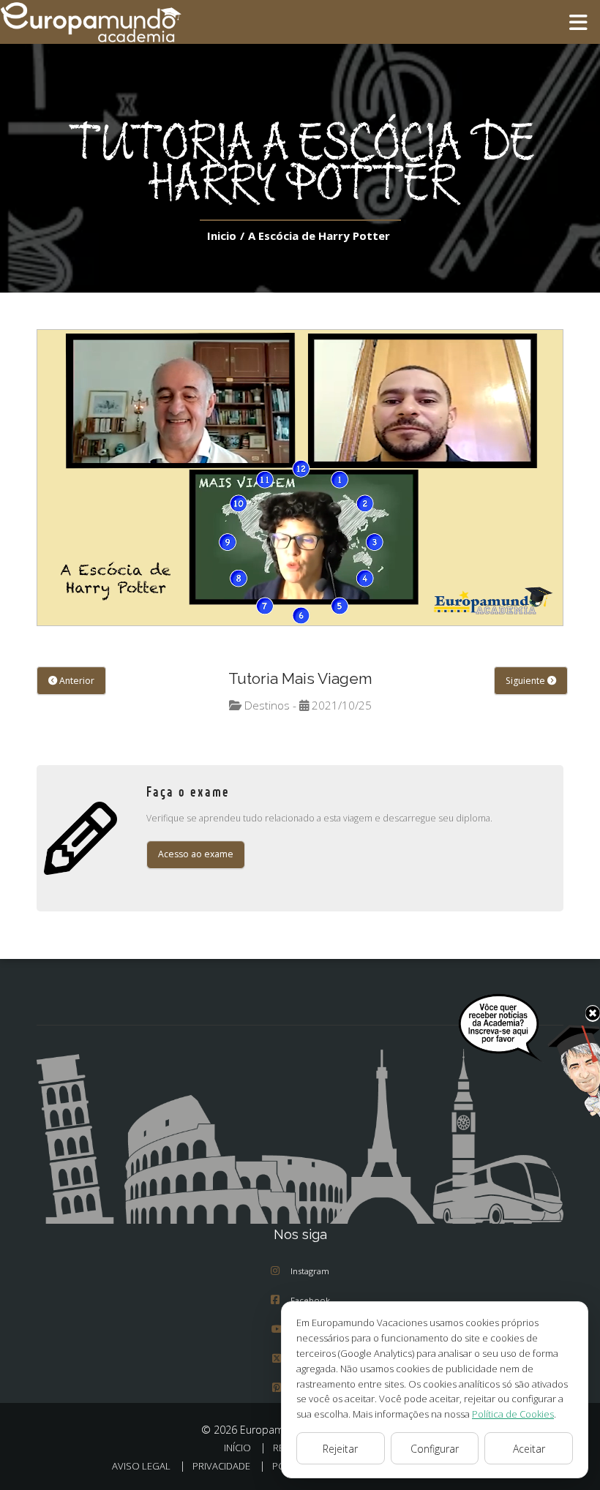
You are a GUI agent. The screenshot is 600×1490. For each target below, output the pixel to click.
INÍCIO (237, 1447)
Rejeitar (340, 1449)
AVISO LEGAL (141, 1465)
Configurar (434, 1449)
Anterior (75, 680)
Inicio (221, 235)
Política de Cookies (513, 1414)
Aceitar (529, 1449)
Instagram (309, 1270)
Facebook (310, 1300)
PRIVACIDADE (221, 1465)
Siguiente (526, 680)
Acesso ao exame (195, 854)
